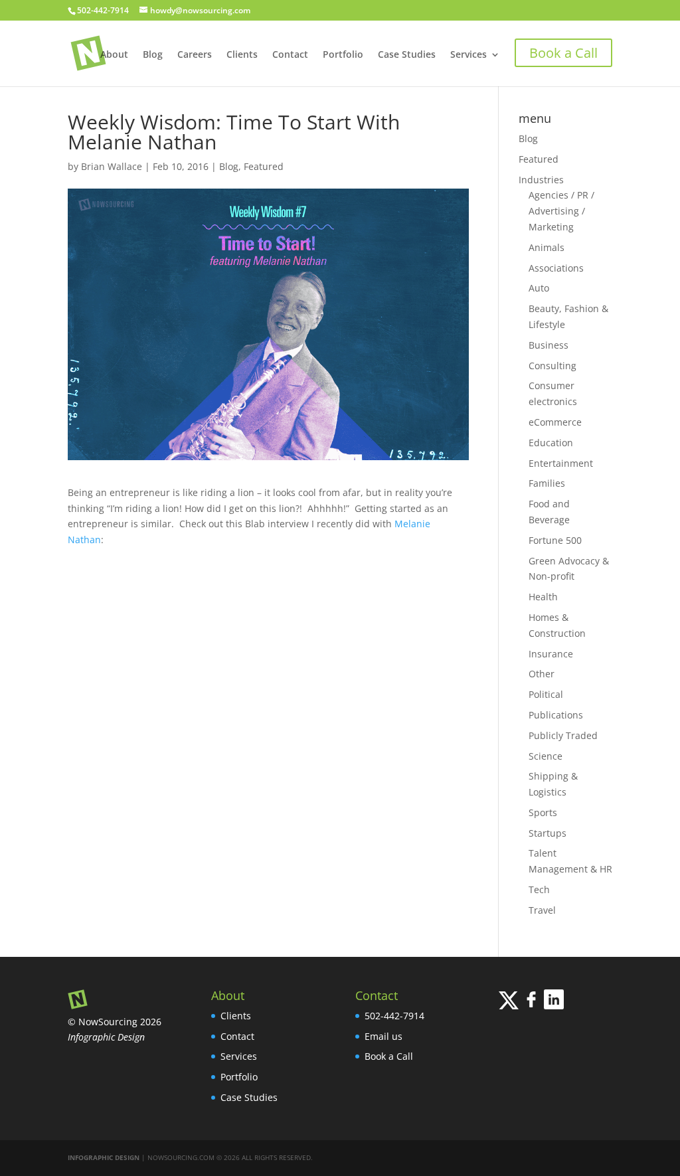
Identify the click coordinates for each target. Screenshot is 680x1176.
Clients (242, 55)
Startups (547, 833)
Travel (542, 910)
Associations (556, 268)
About (114, 55)
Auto (539, 288)
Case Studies (407, 55)
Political (546, 694)
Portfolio (343, 55)
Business (548, 345)
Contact (290, 55)
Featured (264, 166)
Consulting (552, 365)
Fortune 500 (555, 540)
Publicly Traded (563, 735)
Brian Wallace (111, 166)
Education (551, 442)
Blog (153, 55)
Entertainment (561, 463)
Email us (383, 1036)
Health (543, 596)
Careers (194, 55)
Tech (539, 889)
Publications (556, 715)
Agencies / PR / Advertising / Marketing (561, 211)
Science (545, 756)
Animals (546, 247)
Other (541, 673)
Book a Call (389, 1056)
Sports (543, 812)
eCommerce (555, 422)
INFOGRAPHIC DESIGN (103, 1157)
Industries (541, 179)
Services (468, 55)
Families (547, 483)
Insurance (551, 653)
